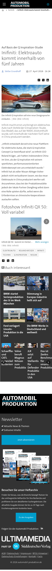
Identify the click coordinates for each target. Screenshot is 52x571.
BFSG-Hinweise (40, 553)
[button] (4, 362)
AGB (4, 553)
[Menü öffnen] (4, 4)
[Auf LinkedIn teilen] (48, 80)
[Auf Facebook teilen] (39, 80)
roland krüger (26, 250)
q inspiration (20, 255)
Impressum (26, 553)
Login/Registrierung (48, 4)
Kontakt (32, 556)
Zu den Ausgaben (26, 517)
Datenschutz (13, 553)
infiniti (40, 250)
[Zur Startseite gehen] (20, 4)
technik (7, 255)
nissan (33, 255)
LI (42, 528)
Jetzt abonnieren (26, 439)
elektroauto (9, 250)
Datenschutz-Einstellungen (14, 556)
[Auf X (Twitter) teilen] (44, 80)
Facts (39, 556)
